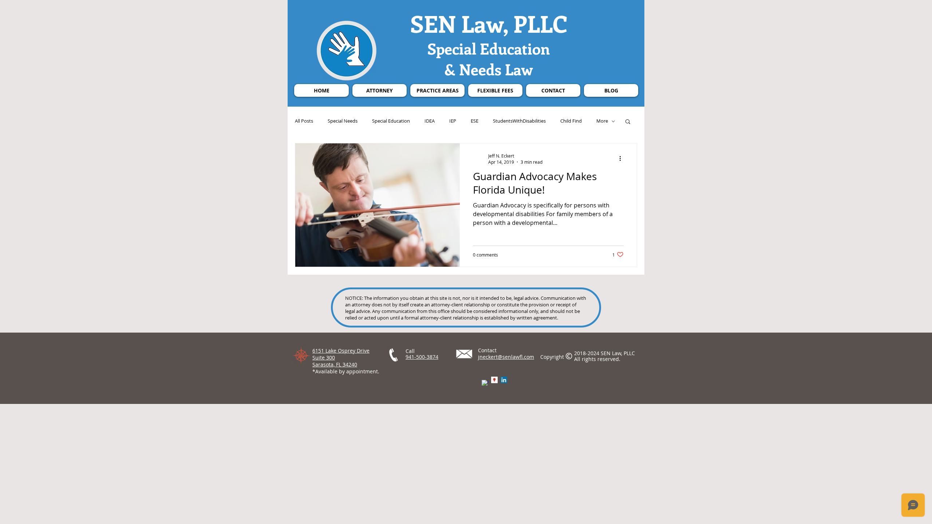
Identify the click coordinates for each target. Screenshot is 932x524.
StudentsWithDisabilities (519, 121)
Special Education (391, 121)
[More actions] (622, 158)
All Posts (304, 121)
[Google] (494, 380)
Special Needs (343, 121)
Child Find (571, 121)
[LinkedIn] (504, 380)
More (602, 121)
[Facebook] (485, 383)
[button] (627, 122)
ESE (474, 121)
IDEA (429, 121)
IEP (452, 121)
